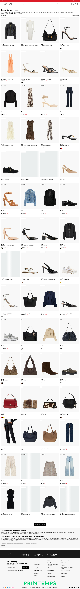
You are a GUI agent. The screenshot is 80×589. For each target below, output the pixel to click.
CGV (48, 567)
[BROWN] (22, 282)
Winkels (72, 0)
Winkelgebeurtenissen (65, 575)
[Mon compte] (73, 4)
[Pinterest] (76, 587)
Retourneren (39, 554)
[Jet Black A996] (60, 248)
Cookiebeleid (24, 587)
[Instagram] (72, 587)
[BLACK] (60, 48)
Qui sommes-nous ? (37, 562)
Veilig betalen (12, 553)
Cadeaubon (63, 565)
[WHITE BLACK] (61, 282)
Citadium (35, 572)
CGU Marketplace (50, 570)
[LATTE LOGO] (1, 383)
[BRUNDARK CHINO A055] (1, 417)
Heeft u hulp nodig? (53, 554)
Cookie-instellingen (31, 587)
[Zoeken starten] (57, 3)
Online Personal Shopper (65, 570)
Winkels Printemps (37, 564)
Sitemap (38, 587)
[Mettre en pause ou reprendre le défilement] (2, 0)
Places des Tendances (38, 570)
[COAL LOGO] (2, 383)
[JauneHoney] (3, 417)
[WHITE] (62, 148)
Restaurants (63, 576)
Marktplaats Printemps (38, 568)
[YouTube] (78, 587)
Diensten (76, 0)
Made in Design (36, 573)
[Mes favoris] (75, 4)
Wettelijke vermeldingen (51, 575)
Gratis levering (26, 554)
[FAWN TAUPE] (61, 248)
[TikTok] (74, 587)
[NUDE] (21, 82)
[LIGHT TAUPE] (4, 417)
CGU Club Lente (50, 568)
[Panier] (77, 4)
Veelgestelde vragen (51, 562)
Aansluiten (36, 575)
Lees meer (3, 545)
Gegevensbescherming (51, 576)
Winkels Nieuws (64, 573)
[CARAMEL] (61, 417)
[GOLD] (60, 282)
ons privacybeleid (20, 570)
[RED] (61, 148)
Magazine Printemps (64, 571)
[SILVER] (61, 48)
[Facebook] (70, 587)
